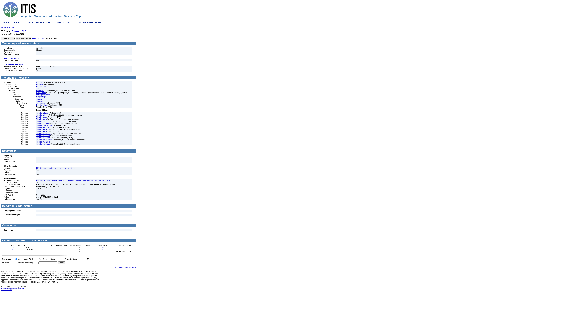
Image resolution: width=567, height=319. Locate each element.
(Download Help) (38, 38)
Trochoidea (40, 103)
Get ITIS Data (64, 22)
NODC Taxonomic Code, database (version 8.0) (55, 168)
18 (13, 251)
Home (6, 22)
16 (13, 247)
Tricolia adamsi (42, 113)
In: (3, 263)
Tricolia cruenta (42, 123)
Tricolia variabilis (43, 142)
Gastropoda (41, 93)
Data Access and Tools (38, 22)
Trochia (39, 99)
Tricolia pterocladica (44, 127)
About (16, 22)
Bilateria (39, 84)
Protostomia (41, 87)
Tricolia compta (42, 121)
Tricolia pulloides (43, 129)
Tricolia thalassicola (44, 140)
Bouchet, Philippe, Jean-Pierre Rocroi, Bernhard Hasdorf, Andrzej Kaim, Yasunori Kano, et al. (73, 180)
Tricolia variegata (43, 144)
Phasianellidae (42, 105)
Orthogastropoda (43, 95)
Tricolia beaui (41, 117)
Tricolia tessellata (43, 138)
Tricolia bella (41, 119)
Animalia (39, 82)
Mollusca (40, 91)
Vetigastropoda (42, 97)
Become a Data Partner (89, 22)
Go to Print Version (7, 27)
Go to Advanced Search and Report (124, 267)
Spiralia (39, 89)
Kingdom (20, 263)
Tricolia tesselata (43, 136)
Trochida (39, 101)
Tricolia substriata (43, 134)
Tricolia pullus (42, 132)
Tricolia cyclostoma (44, 125)
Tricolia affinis (41, 115)
